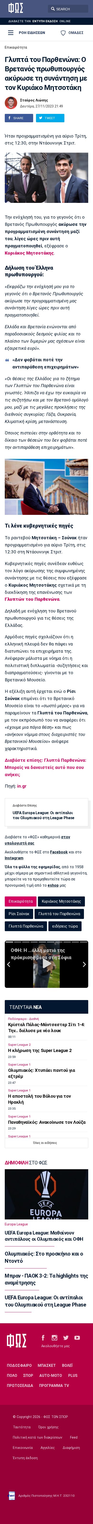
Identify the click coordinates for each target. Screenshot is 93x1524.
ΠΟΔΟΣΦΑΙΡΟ (19, 1365)
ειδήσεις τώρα (65, 926)
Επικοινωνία (23, 1448)
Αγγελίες (48, 1448)
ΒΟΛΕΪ (67, 1365)
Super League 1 (19, 1064)
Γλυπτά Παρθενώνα (26, 926)
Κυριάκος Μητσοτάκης (61, 901)
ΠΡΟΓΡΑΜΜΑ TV (54, 1385)
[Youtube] (77, 1337)
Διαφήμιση (71, 1448)
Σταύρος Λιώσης (34, 100)
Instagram (14, 858)
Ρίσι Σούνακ (19, 914)
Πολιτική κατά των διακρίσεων (37, 1437)
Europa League (16, 1224)
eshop (53, 885)
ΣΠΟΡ (28, 1375)
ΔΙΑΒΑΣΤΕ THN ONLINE (39, 21)
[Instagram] (54, 1337)
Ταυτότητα (22, 1427)
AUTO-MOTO (50, 1375)
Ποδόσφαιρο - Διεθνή (23, 1019)
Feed (74, 1437)
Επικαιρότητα (16, 47)
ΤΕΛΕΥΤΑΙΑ (25, 1007)
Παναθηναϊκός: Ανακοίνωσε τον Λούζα (47, 1122)
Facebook (59, 852)
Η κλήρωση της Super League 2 (40, 1050)
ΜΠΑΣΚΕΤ (47, 1365)
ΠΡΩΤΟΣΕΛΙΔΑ (20, 1385)
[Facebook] (43, 1337)
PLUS (73, 1375)
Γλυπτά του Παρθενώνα (59, 914)
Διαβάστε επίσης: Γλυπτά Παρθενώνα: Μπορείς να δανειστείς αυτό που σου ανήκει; (45, 767)
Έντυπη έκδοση (25, 1458)
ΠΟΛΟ (12, 1375)
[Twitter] (66, 1337)
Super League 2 (19, 1044)
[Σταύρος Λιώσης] (11, 103)
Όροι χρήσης (48, 1427)
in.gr (21, 786)
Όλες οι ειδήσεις (45, 1143)
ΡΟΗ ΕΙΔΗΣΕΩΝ (32, 33)
